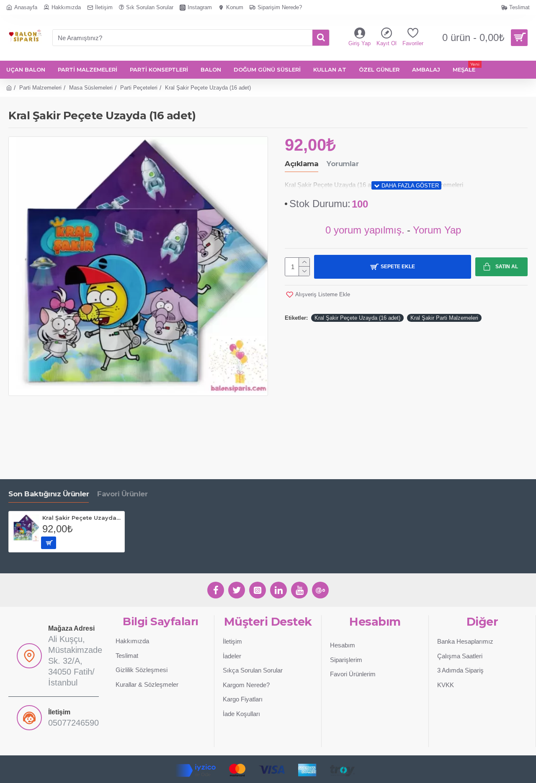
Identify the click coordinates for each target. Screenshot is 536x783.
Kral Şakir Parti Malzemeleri (444, 318)
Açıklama (301, 163)
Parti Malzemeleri (40, 88)
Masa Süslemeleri (91, 88)
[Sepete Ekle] (48, 543)
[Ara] (320, 38)
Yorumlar (342, 163)
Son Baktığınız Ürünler (48, 494)
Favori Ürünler (122, 494)
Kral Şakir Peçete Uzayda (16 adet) (357, 318)
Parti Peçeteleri (138, 88)
